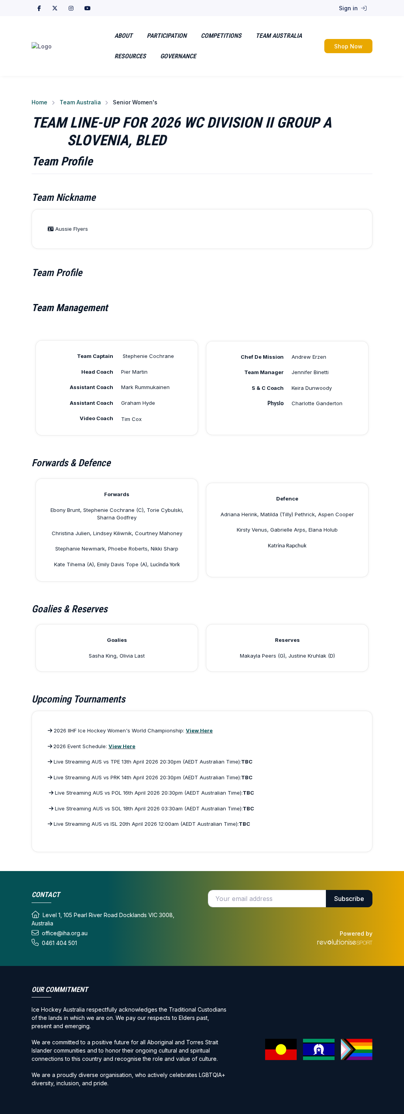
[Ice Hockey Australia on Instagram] (71, 8)
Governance (178, 56)
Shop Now (348, 46)
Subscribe (349, 899)
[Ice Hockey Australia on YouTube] (87, 8)
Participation (167, 35)
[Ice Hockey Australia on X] (55, 8)
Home (39, 102)
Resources (130, 56)
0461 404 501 (59, 943)
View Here (199, 730)
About (123, 35)
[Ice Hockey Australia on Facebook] (39, 8)
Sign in (349, 8)
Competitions (221, 35)
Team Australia (279, 35)
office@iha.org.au (65, 933)
